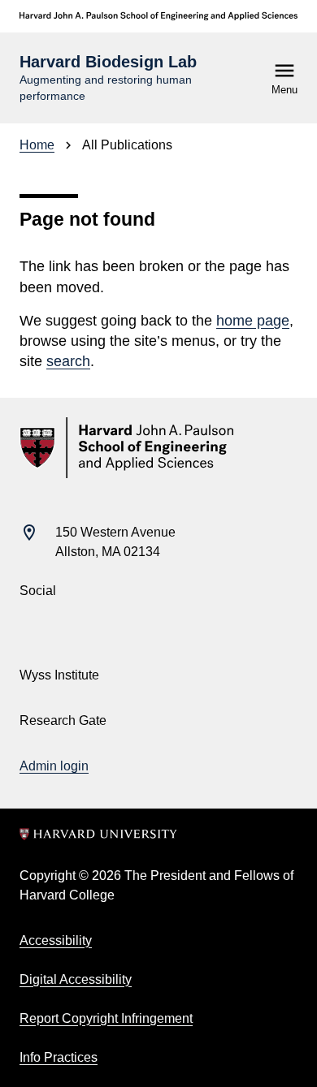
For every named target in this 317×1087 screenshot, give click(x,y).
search (68, 361)
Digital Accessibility (76, 979)
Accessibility (56, 940)
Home (37, 145)
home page (252, 321)
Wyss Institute (59, 675)
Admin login (54, 766)
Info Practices (59, 1057)
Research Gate (63, 720)
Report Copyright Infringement (106, 1018)
